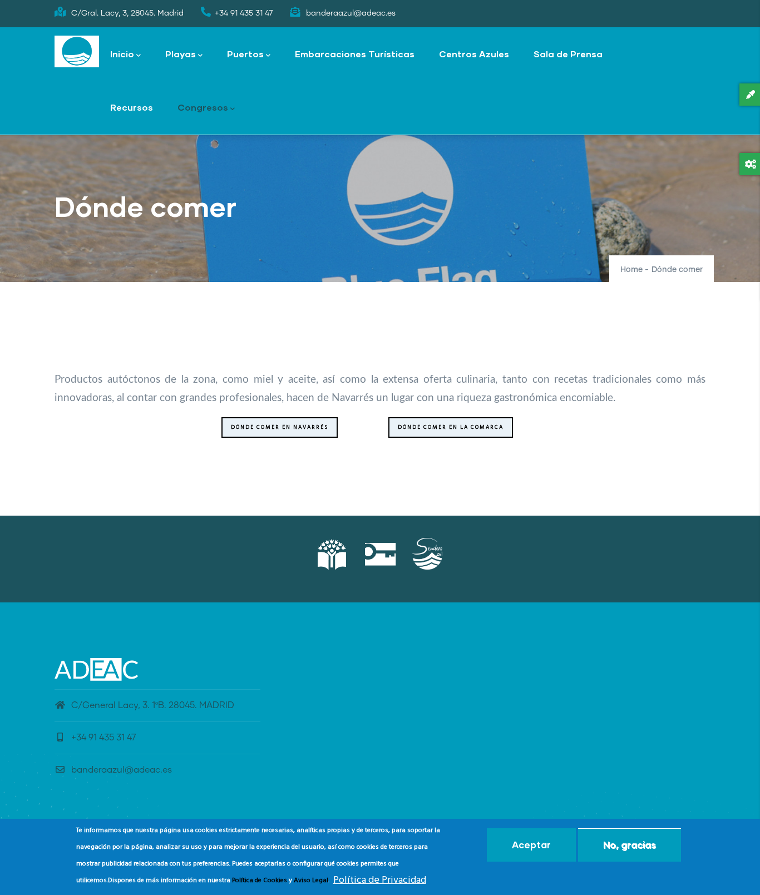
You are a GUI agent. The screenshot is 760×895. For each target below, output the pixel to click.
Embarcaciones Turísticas (354, 53)
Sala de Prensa (568, 53)
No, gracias (629, 845)
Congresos (202, 107)
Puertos (245, 53)
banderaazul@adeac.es (121, 769)
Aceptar (531, 845)
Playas (180, 53)
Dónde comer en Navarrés (279, 427)
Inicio (122, 53)
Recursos (131, 107)
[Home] (77, 51)
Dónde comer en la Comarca (451, 427)
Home (631, 270)
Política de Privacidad (379, 880)
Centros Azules (474, 53)
